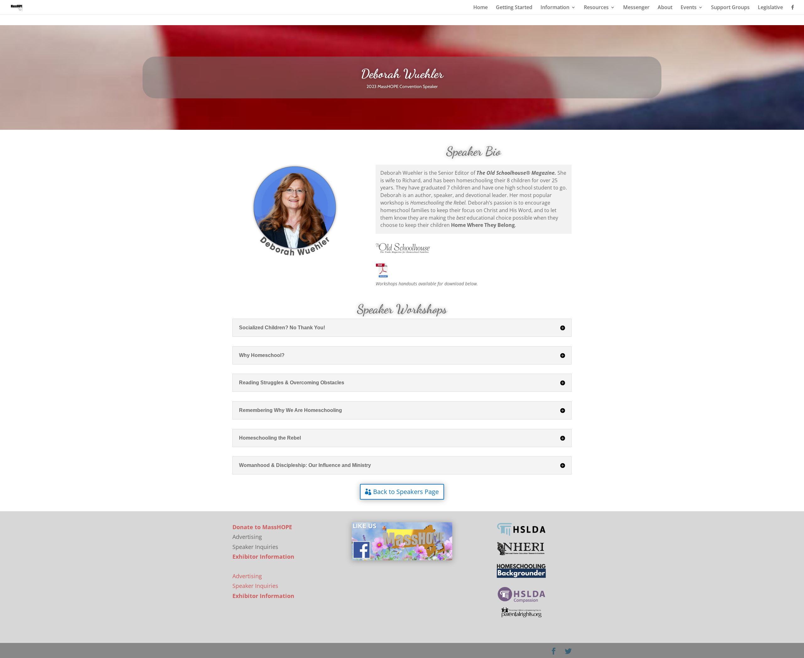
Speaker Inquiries (255, 585)
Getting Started (514, 8)
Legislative (770, 8)
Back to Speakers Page (406, 491)
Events (689, 8)
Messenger (636, 8)
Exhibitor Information (263, 556)
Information (555, 8)
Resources (596, 8)
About (665, 8)
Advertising (247, 576)
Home (480, 8)
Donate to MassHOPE (262, 527)
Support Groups (730, 8)
